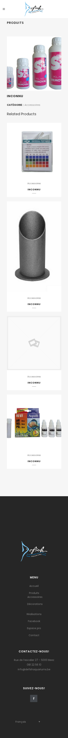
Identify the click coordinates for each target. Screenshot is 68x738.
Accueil (34, 586)
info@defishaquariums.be (34, 669)
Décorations (35, 604)
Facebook (34, 621)
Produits (34, 593)
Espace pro (34, 628)
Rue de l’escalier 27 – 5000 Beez (34, 660)
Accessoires (32, 105)
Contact (34, 635)
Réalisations (34, 614)
